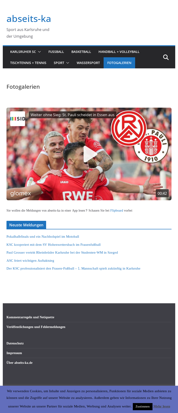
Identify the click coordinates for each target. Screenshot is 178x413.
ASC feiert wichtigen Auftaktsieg (30, 261)
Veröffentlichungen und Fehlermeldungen (35, 327)
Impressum (14, 353)
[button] (38, 52)
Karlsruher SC (23, 51)
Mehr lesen (161, 406)
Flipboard (117, 210)
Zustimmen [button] (143, 406)
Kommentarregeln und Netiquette (30, 317)
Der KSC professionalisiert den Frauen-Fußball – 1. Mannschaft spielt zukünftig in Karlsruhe (73, 268)
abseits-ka (28, 18)
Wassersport (88, 63)
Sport (59, 63)
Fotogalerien (119, 63)
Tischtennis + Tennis (28, 63)
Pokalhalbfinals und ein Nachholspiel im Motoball (42, 237)
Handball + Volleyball (119, 51)
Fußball (56, 51)
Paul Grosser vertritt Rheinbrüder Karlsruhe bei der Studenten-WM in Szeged (62, 252)
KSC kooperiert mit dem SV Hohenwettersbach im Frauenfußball (53, 245)
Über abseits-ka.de (19, 363)
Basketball (81, 51)
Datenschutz (15, 343)
